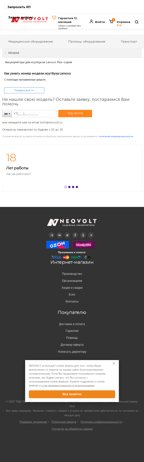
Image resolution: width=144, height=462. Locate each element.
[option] (72, 168)
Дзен (75, 232)
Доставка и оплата (72, 324)
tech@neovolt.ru (51, 122)
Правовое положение (33, 421)
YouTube (91, 232)
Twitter (67, 232)
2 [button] (70, 188)
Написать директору (72, 351)
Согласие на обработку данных (72, 428)
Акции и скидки (72, 287)
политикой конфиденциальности (116, 136)
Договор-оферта (72, 344)
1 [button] (66, 188)
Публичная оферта (63, 421)
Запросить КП (19, 7)
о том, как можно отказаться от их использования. (68, 385)
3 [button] (74, 188)
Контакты (72, 301)
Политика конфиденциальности (101, 421)
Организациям (72, 280)
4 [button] (78, 188)
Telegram (51, 232)
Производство (72, 273)
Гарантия (72, 330)
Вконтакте (59, 232)
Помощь (72, 337)
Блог (72, 294)
